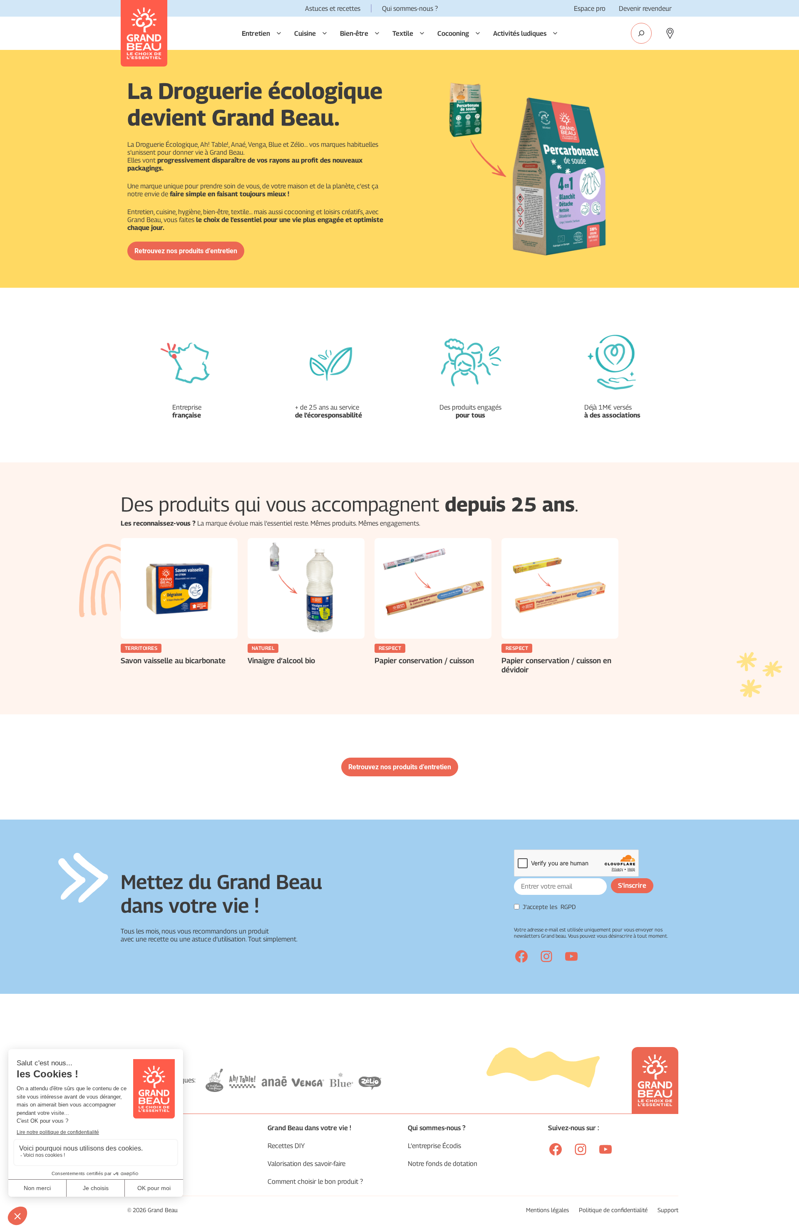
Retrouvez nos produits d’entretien (185, 251)
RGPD (568, 906)
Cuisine (305, 33)
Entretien (256, 33)
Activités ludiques (519, 33)
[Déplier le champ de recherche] (641, 33)
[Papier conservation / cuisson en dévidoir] (559, 588)
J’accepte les (549, 906)
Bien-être (354, 33)
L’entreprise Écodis (434, 1146)
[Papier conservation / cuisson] (433, 588)
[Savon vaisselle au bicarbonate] (179, 588)
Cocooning (453, 33)
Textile (402, 33)
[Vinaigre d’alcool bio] (306, 588)
